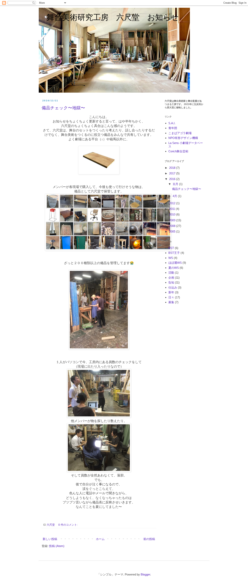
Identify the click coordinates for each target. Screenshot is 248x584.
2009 (172, 220)
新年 (171, 292)
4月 (175, 196)
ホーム (100, 539)
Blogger (145, 574)
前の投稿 (149, 539)
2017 (172, 173)
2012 (172, 203)
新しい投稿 (50, 539)
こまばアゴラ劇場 (180, 133)
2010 (172, 214)
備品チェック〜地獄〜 (63, 107)
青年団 (172, 128)
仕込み (172, 287)
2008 (172, 225)
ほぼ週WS (175, 262)
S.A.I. (171, 123)
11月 (176, 184)
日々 (171, 297)
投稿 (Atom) (56, 546)
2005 (172, 231)
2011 (172, 208)
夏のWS (173, 267)
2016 (172, 179)
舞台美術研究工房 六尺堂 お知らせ (109, 17)
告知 (171, 282)
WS (170, 257)
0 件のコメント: (68, 524)
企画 (171, 277)
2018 (172, 167)
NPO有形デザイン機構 (183, 138)
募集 (171, 302)
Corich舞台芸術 (178, 151)
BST (171, 248)
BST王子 (174, 252)
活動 (171, 272)
